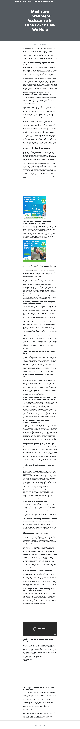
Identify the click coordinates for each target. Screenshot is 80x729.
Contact (63, 2)
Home (59, 2)
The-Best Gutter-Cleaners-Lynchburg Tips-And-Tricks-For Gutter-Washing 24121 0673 (34, 2)
